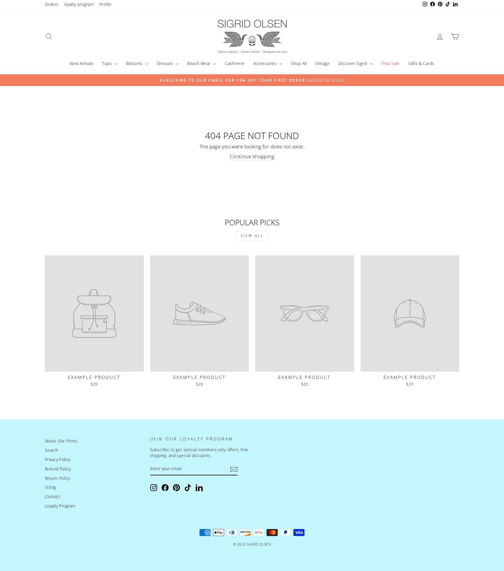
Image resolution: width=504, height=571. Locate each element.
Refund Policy (58, 469)
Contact (52, 496)
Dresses (165, 63)
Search (51, 450)
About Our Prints (61, 441)
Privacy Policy (57, 459)
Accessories (265, 63)
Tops (107, 63)
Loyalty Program (60, 506)
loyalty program (79, 4)
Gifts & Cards (421, 63)
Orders (52, 4)
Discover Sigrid (353, 63)
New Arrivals (81, 63)
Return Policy (57, 478)
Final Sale (391, 63)
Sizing (50, 487)
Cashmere (234, 63)
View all (252, 235)
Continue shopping (252, 156)
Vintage (322, 63)
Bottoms (135, 63)
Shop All (299, 63)
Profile (105, 4)
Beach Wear (199, 63)
